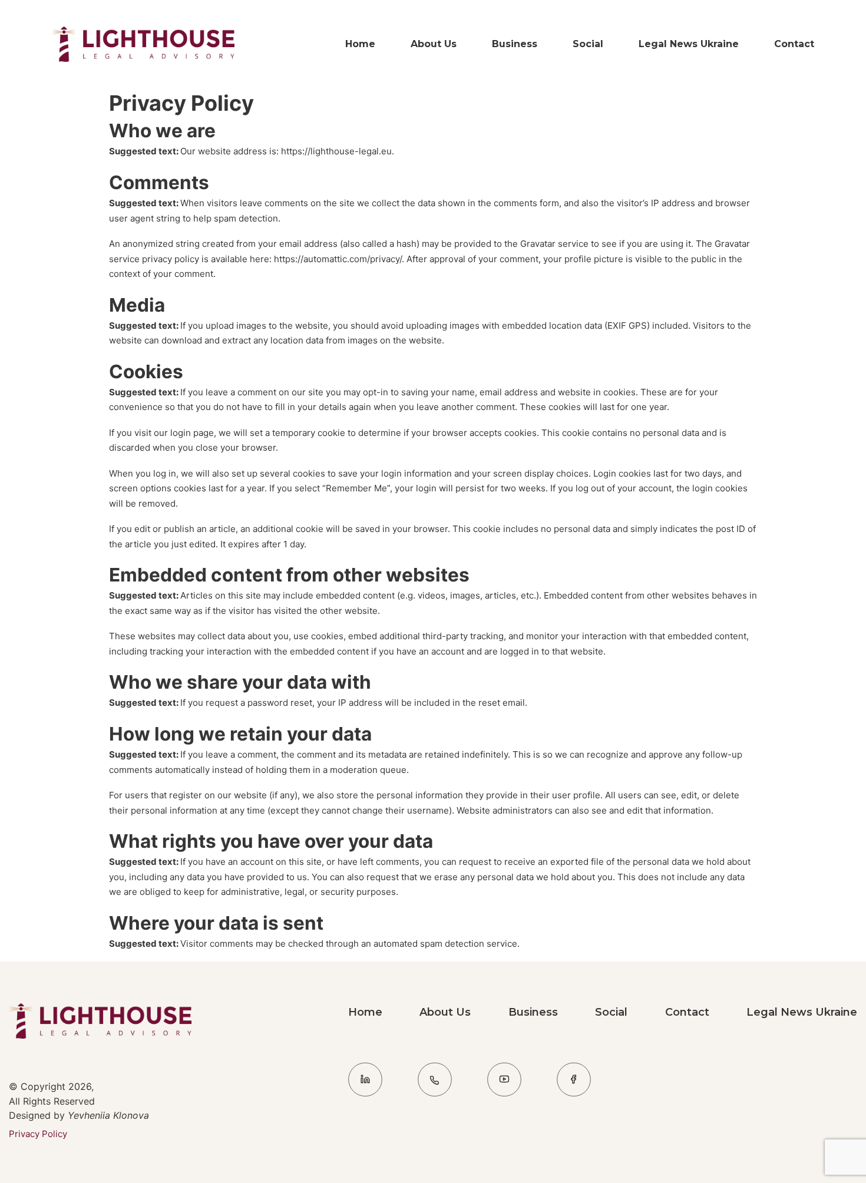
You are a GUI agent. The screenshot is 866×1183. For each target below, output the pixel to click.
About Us (434, 43)
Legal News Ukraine (689, 43)
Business (514, 43)
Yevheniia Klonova (107, 1115)
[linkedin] (365, 1081)
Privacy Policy (38, 1133)
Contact (794, 43)
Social (588, 43)
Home (360, 43)
